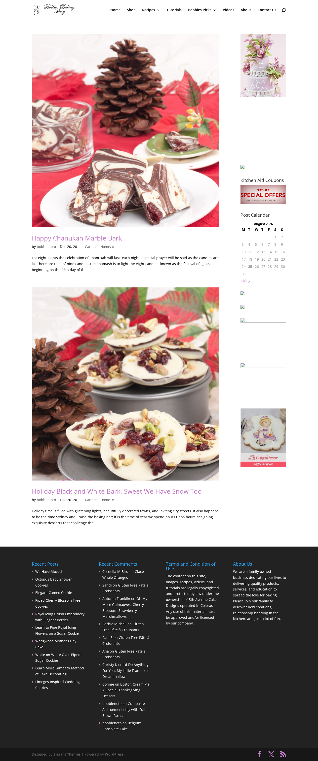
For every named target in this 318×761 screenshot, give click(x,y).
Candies (91, 246)
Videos (228, 10)
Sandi (107, 585)
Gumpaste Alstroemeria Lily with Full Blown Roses (123, 709)
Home (115, 10)
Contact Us (267, 10)
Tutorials (174, 10)
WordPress (114, 754)
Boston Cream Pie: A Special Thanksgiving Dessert (126, 690)
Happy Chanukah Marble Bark (77, 238)
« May (245, 280)
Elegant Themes (66, 754)
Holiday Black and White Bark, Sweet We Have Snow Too (117, 491)
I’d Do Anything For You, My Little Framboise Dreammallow (125, 670)
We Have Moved (48, 571)
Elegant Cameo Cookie (53, 592)
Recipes (148, 10)
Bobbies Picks (199, 10)
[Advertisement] (265, 130)
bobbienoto (46, 246)
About (246, 10)
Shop (131, 10)
